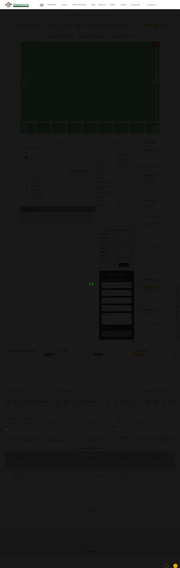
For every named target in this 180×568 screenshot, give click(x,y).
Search (152, 5)
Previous (7, 429)
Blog (93, 4)
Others (123, 4)
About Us (102, 4)
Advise (113, 4)
